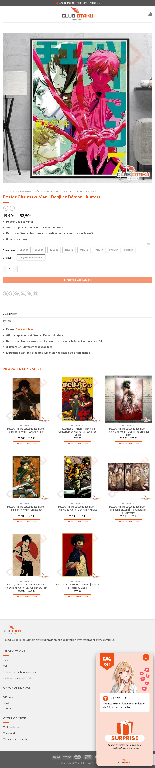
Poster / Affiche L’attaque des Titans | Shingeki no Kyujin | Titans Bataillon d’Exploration (128, 509)
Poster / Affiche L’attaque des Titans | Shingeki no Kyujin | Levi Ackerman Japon (26, 586)
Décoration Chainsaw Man (51, 191)
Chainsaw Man (24, 191)
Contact (8, 708)
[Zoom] (7, 178)
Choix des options (26, 443)
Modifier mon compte (15, 739)
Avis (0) (7, 321)
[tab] (77, 313)
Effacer (148, 244)
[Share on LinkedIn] (35, 293)
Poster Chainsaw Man (83, 191)
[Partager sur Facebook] (12, 293)
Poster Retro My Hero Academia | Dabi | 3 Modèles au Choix (77, 586)
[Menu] (5, 14)
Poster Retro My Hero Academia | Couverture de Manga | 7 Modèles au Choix (77, 431)
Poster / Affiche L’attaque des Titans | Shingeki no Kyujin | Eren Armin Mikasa (77, 508)
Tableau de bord (12, 727)
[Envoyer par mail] (23, 293)
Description (10, 313)
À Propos (8, 696)
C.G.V (6, 666)
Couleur (7, 258)
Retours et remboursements (19, 672)
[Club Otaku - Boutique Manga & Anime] (77, 14)
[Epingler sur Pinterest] (29, 293)
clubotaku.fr (87, 763)
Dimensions (9, 250)
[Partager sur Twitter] (17, 293)
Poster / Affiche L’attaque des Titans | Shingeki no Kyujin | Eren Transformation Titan (129, 431)
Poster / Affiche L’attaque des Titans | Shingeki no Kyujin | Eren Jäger (26, 508)
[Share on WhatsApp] (6, 293)
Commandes (10, 733)
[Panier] (150, 14)
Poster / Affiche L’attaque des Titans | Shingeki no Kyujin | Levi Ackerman (26, 430)
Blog (5, 660)
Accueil (7, 191)
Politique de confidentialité (18, 677)
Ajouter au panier (77, 280)
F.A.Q (6, 702)
